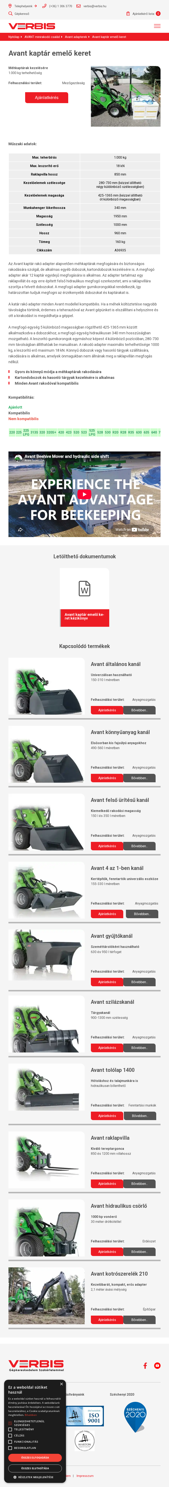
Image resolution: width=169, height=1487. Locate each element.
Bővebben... (139, 710)
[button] (35, 1477)
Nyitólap (13, 37)
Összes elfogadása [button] (35, 1457)
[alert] (35, 1431)
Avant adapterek (76, 37)
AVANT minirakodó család (42, 37)
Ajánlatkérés (47, 97)
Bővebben (31, 1415)
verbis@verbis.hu (94, 6)
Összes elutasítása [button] (35, 1468)
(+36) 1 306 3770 (60, 6)
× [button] (61, 1384)
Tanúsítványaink (71, 1394)
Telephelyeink (23, 6)
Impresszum (85, 1476)
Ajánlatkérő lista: (143, 14)
